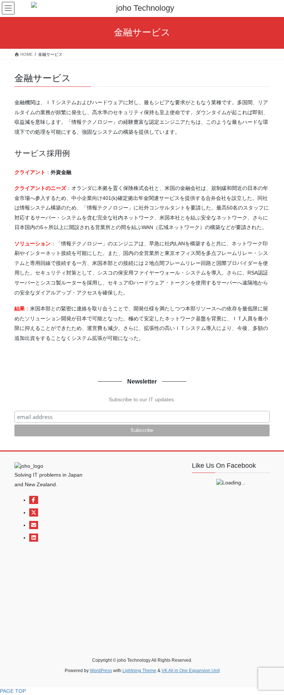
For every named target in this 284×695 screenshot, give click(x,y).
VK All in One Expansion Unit (191, 670)
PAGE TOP (13, 691)
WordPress (101, 670)
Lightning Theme (139, 670)
